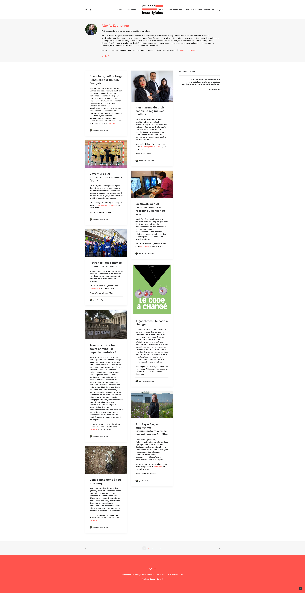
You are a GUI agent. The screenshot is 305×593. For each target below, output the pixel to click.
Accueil (118, 10)
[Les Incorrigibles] (152, 9)
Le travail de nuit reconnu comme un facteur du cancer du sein (150, 209)
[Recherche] (219, 9)
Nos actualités (175, 10)
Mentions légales (148, 579)
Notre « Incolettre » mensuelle (200, 10)
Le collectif (130, 10)
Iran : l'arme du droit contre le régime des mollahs (149, 111)
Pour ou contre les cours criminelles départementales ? (103, 349)
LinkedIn (192, 50)
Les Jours (112, 123)
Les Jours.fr (95, 288)
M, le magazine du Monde (151, 147)
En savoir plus (214, 90)
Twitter (182, 50)
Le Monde (144, 246)
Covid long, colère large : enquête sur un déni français (106, 80)
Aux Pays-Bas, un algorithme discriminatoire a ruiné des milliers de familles (151, 429)
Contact (160, 579)
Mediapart (158, 467)
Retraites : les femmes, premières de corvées (106, 264)
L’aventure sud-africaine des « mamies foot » (106, 177)
